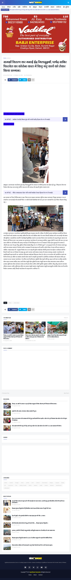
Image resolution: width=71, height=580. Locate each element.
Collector (38, 483)
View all (66, 317)
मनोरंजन (58, 7)
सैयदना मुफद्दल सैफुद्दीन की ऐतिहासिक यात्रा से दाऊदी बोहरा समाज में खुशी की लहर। (31, 508)
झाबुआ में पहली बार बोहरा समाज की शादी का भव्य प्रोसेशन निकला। (56, 336)
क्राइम (52, 7)
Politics (30, 485)
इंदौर (19, 7)
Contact (41, 575)
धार (30, 7)
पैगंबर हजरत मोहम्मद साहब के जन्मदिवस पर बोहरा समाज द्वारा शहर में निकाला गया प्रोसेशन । (35, 336)
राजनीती (46, 7)
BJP (5, 485)
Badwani (35, 485)
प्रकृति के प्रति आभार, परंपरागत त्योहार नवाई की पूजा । (24, 411)
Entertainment (58, 485)
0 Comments (29, 75)
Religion (51, 483)
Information (6, 488)
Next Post (66, 393)
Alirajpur (17, 483)
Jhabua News (16, 303)
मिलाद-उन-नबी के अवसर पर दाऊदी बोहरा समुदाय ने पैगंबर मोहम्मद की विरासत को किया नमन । (32, 10)
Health (41, 485)
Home (3, 7)
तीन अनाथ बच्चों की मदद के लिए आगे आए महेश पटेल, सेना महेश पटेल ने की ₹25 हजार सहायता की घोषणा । (37, 426)
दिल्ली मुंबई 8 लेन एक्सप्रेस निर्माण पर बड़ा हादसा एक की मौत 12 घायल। (28, 516)
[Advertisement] (35, 98)
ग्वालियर (24, 7)
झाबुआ (35, 7)
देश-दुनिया (66, 7)
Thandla (11, 483)
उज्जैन (14, 7)
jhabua (9, 58)
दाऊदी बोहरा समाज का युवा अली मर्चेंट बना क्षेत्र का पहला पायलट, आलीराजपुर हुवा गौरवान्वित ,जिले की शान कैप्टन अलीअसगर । (38, 501)
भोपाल (9, 7)
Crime (32, 483)
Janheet (27, 483)
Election (46, 485)
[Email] (29, 79)
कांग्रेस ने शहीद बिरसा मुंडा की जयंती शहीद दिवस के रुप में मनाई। (31, 119)
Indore (22, 483)
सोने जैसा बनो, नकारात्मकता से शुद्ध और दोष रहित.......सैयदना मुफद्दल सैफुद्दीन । (30, 523)
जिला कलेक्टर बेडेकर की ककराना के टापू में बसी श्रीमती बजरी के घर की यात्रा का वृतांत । (32, 545)
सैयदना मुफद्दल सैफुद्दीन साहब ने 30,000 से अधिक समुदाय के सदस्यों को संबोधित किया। (32, 538)
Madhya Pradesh (23, 485)
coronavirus (10, 485)
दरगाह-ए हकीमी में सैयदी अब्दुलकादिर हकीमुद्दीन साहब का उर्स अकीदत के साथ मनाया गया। (33, 530)
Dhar (16, 485)
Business (52, 485)
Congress (57, 483)
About (35, 575)
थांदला (40, 7)
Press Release (44, 483)
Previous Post (6, 393)
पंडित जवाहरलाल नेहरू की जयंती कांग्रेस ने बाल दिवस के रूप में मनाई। (33, 192)
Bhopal (62, 483)
